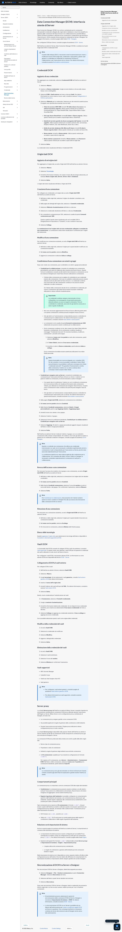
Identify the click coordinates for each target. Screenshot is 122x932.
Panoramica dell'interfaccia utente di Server (10, 60)
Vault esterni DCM (50, 588)
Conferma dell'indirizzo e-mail (11, 54)
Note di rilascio (23, 2)
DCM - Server (79, 42)
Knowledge (33, 2)
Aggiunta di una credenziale (109, 20)
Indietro (26, 925)
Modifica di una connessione (109, 30)
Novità (4, 20)
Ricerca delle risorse (9, 98)
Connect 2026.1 (5, 114)
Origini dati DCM (105, 23)
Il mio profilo (7, 69)
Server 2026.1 (4, 17)
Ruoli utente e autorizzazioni (61, 62)
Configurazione (7, 33)
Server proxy (104, 61)
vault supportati (41, 550)
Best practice (6, 101)
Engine (84, 837)
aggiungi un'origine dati (48, 536)
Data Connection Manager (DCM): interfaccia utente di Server (109, 13)
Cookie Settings (56, 928)
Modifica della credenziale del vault (111, 51)
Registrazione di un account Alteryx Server (10, 45)
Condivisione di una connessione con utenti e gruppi (110, 33)
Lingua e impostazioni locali (9, 49)
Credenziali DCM (105, 18)
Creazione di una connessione (110, 28)
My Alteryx (60, 2)
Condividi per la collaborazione (52, 498)
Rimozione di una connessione (110, 40)
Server (43, 15)
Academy (42, 2)
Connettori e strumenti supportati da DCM (49, 538)
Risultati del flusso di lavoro (9, 76)
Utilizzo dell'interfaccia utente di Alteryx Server (58, 15)
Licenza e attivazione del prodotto (7, 117)
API (4, 107)
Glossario (5, 110)
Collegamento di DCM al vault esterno (109, 48)
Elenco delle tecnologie (108, 42)
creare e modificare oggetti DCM (72, 907)
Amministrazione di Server (8, 37)
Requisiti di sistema (8, 24)
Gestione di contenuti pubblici (9, 65)
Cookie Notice (44, 928)
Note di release (5, 11)
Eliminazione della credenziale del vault (111, 54)
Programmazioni (8, 87)
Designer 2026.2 (5, 14)
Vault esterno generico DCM (60, 691)
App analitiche (8, 80)
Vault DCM (104, 45)
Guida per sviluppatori (6, 121)
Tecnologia (50, 171)
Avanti (87, 925)
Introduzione (6, 27)
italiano (69, 928)
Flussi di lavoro (8, 72)
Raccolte (6, 83)
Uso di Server (6, 41)
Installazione (6, 30)
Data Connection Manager (8, 94)
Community (51, 2)
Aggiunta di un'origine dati (109, 26)
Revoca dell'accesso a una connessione (109, 37)
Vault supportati (106, 57)
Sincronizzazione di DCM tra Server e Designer (111, 64)
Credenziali (7, 90)
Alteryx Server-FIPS (8, 104)
